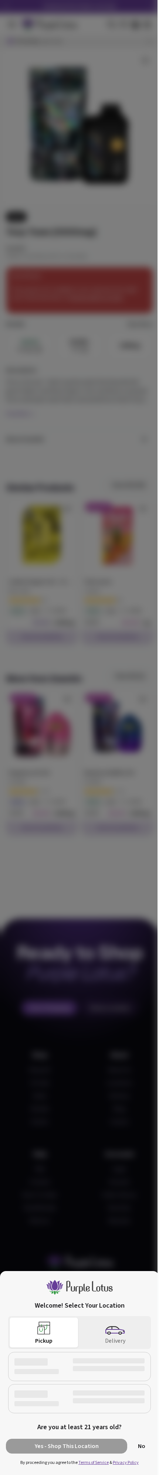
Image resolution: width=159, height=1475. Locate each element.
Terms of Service (91, 1462)
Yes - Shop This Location (64, 1446)
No (136, 1446)
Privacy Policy (123, 1462)
